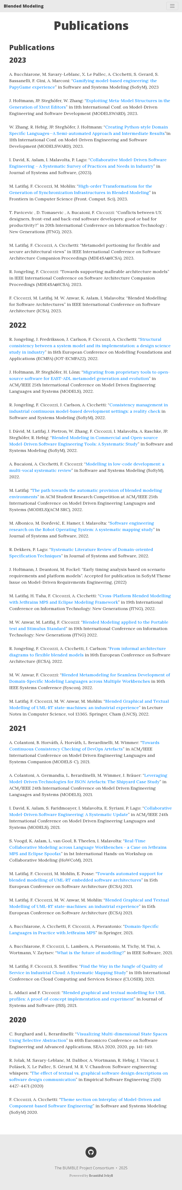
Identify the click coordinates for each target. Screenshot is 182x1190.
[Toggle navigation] (172, 6)
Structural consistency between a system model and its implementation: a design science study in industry (90, 346)
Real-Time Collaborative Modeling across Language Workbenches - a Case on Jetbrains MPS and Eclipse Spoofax (88, 847)
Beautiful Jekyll (101, 1175)
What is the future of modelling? (90, 952)
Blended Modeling (24, 6)
